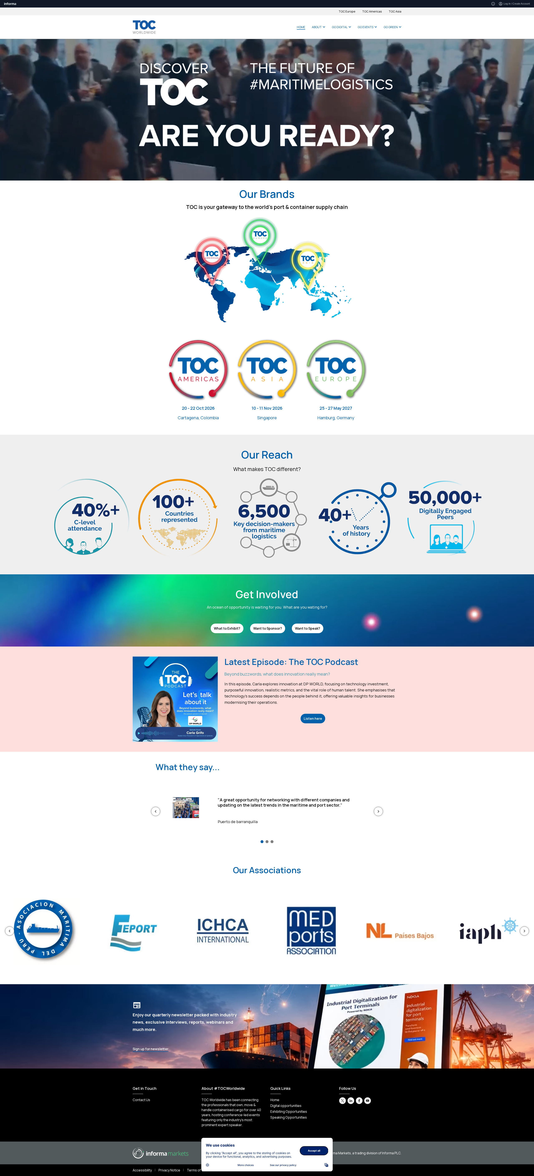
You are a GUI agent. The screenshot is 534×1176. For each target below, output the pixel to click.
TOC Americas (372, 11)
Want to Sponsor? (267, 628)
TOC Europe (347, 11)
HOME (301, 27)
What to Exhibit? (227, 628)
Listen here (313, 718)
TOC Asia (395, 11)
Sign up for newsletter (150, 1049)
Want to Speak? (307, 628)
